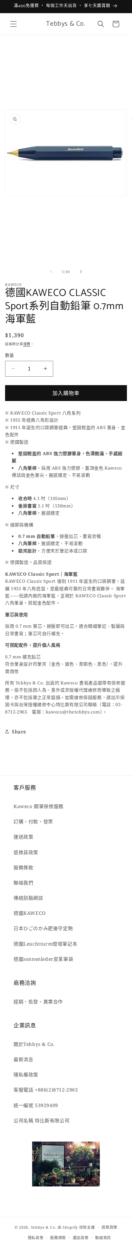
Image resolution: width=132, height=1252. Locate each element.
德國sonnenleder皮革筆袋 (43, 959)
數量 (9, 355)
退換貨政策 (26, 852)
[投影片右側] (80, 271)
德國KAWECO (30, 913)
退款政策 (109, 1227)
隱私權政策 (26, 1074)
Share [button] (19, 731)
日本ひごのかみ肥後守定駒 (43, 928)
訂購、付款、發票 (33, 821)
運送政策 (23, 836)
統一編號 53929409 (36, 1105)
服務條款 (23, 867)
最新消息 (23, 1059)
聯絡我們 (23, 882)
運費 (26, 344)
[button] (13, 24)
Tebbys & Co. (43, 1227)
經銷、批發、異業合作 (38, 1001)
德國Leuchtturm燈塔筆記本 (45, 944)
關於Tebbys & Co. (34, 1044)
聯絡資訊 (103, 1237)
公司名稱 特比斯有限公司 (41, 1120)
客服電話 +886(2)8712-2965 (46, 1089)
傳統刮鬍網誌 (28, 898)
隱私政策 (36, 1237)
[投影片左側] (51, 271)
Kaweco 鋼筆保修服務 (39, 806)
